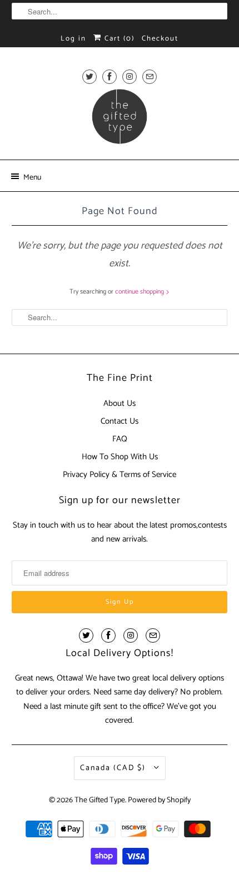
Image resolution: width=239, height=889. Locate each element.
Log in (73, 38)
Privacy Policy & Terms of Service (119, 474)
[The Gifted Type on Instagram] (129, 76)
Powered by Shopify (159, 800)
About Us (119, 403)
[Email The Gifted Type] (149, 76)
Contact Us (119, 421)
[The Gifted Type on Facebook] (109, 76)
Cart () (118, 38)
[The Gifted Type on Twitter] (89, 76)
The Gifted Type (99, 800)
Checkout (160, 38)
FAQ (119, 439)
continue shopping (140, 291)
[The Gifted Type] (120, 120)
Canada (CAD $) (114, 768)
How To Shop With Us (120, 457)
